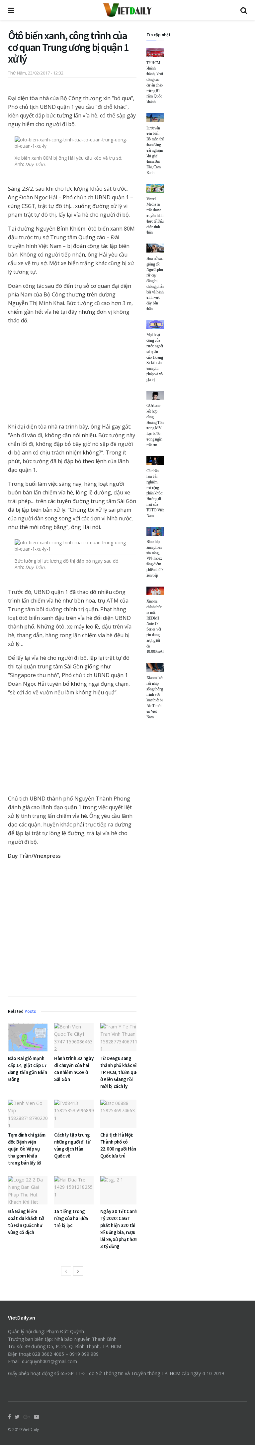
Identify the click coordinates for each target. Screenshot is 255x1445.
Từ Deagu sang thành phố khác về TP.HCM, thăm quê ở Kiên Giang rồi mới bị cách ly (119, 1072)
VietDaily (31, 1429)
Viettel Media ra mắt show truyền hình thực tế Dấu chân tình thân (155, 216)
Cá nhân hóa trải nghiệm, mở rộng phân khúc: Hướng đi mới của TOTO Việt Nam (155, 493)
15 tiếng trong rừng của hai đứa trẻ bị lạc (71, 1218)
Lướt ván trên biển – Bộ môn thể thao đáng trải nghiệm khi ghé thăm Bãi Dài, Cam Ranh (155, 150)
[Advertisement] (72, 929)
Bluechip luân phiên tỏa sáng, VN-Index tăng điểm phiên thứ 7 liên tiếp (154, 558)
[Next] (78, 1271)
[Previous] (66, 1271)
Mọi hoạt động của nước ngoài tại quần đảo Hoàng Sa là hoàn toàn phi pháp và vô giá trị (154, 357)
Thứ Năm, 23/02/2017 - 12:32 (35, 73)
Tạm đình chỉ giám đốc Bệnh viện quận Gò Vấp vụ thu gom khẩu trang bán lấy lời (26, 1149)
